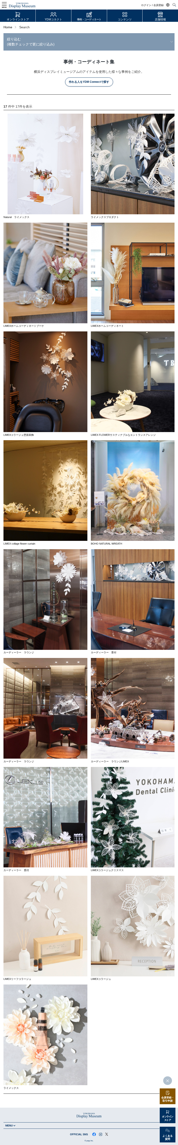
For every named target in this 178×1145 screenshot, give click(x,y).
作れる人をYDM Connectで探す (89, 81)
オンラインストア (18, 19)
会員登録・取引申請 (167, 1099)
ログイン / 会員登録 (152, 5)
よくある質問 (167, 1137)
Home (7, 27)
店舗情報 (160, 19)
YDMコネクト (53, 19)
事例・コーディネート (89, 19)
